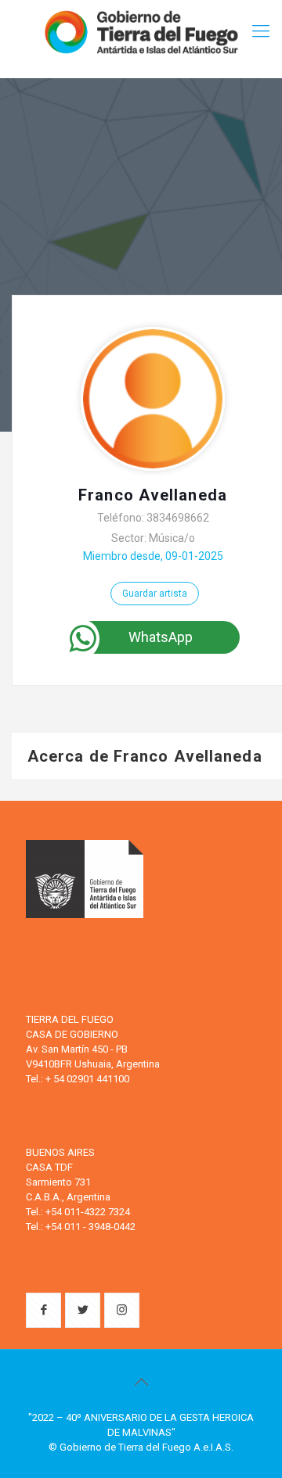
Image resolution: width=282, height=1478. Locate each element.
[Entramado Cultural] (141, 31)
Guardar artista (154, 593)
